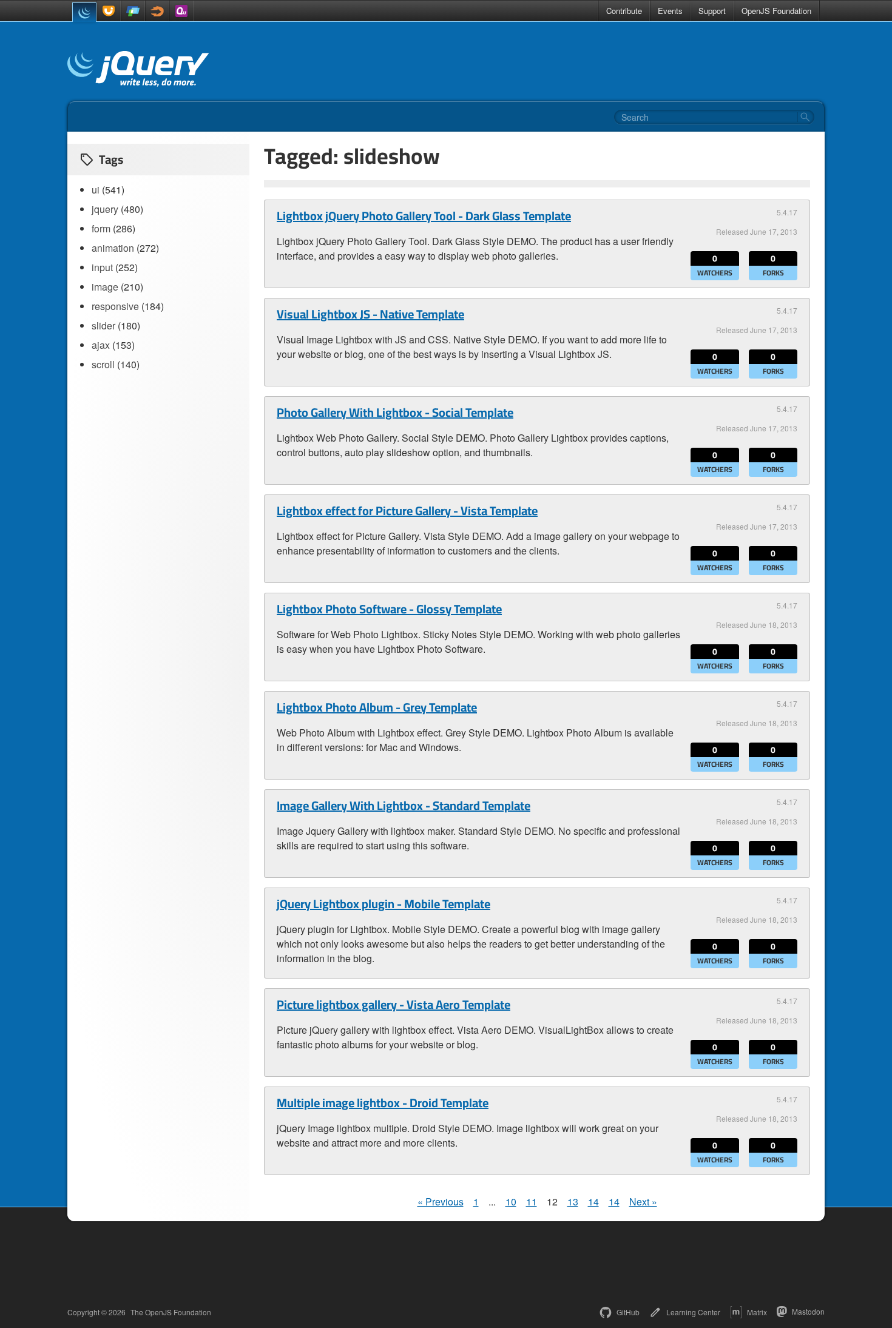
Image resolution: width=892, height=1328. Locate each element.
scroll (103, 364)
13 (572, 1201)
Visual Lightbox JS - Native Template (370, 314)
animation (113, 248)
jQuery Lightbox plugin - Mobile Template (383, 903)
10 (510, 1201)
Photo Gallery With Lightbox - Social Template (395, 412)
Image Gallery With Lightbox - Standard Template (403, 805)
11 (531, 1201)
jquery (105, 209)
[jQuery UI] (108, 11)
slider (103, 325)
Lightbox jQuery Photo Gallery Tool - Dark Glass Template (424, 215)
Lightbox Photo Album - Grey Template (377, 707)
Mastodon (808, 1311)
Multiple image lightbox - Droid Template (382, 1102)
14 (593, 1201)
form (101, 228)
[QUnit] (181, 11)
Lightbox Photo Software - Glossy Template (389, 609)
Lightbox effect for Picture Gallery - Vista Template (407, 510)
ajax (101, 345)
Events (670, 10)
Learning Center (693, 1312)
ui (96, 190)
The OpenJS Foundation (170, 1312)
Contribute (624, 10)
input (102, 267)
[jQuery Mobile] (133, 11)
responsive (115, 306)
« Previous (440, 1201)
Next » (643, 1201)
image (105, 287)
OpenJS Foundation (776, 10)
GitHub (628, 1312)
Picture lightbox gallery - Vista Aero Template (393, 1004)
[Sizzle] (157, 11)
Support (712, 10)
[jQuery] (84, 12)
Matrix (757, 1312)
